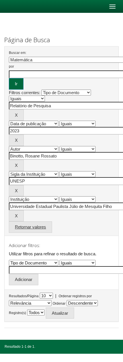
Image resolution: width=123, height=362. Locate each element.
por (11, 66)
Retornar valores (30, 227)
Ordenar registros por (75, 296)
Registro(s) (17, 313)
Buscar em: (17, 53)
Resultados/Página (24, 296)
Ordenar (59, 304)
